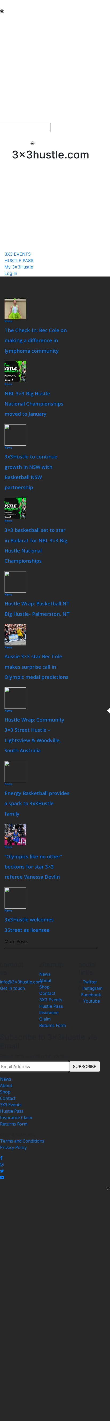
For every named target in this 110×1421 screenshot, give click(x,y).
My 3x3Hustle (13, 120)
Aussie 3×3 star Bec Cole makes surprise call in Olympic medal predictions (36, 666)
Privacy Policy (13, 1147)
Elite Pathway (13, 45)
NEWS (6, 19)
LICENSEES (11, 83)
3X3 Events (50, 999)
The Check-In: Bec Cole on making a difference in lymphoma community (36, 340)
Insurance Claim (16, 1117)
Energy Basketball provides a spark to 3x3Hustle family (37, 803)
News (8, 321)
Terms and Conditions (22, 1141)
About (45, 980)
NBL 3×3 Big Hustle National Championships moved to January (34, 403)
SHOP (5, 77)
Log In (11, 273)
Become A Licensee (19, 96)
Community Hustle (18, 32)
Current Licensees (18, 90)
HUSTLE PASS (14, 113)
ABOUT (7, 26)
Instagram (92, 988)
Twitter (90, 981)
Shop (44, 987)
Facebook (91, 994)
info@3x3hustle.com (21, 981)
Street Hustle (13, 38)
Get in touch (12, 988)
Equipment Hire (15, 51)
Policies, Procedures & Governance (34, 70)
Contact (47, 993)
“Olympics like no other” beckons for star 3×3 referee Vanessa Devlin (33, 866)
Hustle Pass (51, 1006)
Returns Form (52, 1025)
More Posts (16, 941)
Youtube (91, 1001)
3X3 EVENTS (12, 107)
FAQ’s (5, 64)
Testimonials (13, 58)
